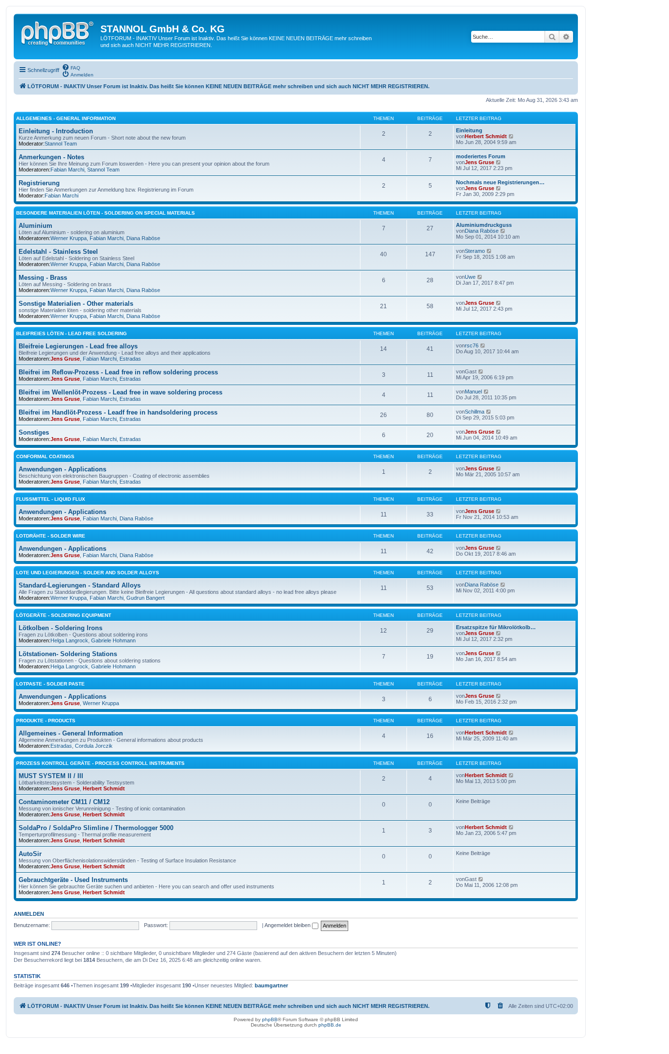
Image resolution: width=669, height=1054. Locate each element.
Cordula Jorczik (94, 746)
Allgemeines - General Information (66, 118)
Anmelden (29, 914)
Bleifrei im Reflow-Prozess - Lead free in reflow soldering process (118, 372)
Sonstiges (34, 432)
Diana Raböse (143, 238)
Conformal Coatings (45, 456)
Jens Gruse (479, 162)
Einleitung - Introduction (56, 131)
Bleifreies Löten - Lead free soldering (71, 333)
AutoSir (30, 854)
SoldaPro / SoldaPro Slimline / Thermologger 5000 (96, 828)
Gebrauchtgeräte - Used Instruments (73, 879)
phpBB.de (329, 1025)
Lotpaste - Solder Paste (50, 683)
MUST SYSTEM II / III (51, 776)
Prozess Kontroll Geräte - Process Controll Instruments (100, 763)
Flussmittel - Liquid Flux (50, 499)
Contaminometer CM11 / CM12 (64, 802)
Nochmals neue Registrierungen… (500, 182)
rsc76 (471, 345)
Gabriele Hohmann (113, 640)
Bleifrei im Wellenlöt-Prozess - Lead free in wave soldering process (120, 392)
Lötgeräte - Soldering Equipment (63, 615)
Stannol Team (61, 144)
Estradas (130, 359)
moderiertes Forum (480, 156)
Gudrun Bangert (145, 598)
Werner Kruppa (68, 238)
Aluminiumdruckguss (484, 225)
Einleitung (469, 130)
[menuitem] (71, 67)
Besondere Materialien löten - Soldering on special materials (105, 213)
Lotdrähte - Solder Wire (50, 536)
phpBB (270, 1019)
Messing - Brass (43, 277)
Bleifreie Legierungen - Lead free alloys (78, 346)
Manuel (473, 391)
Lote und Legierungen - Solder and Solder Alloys (87, 572)
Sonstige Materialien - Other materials (76, 303)
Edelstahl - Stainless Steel (58, 251)
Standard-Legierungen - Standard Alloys (80, 585)
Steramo (475, 251)
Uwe (470, 277)
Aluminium (35, 225)
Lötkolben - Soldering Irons (60, 628)
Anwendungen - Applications (62, 469)
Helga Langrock (69, 640)
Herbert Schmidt (486, 136)
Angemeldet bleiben (288, 925)
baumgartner (271, 985)
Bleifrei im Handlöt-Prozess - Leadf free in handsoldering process (118, 412)
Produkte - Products (45, 720)
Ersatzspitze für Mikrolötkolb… (496, 627)
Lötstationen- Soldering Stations (68, 654)
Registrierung (39, 183)
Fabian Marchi (67, 169)
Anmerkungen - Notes (51, 157)
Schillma (474, 412)
